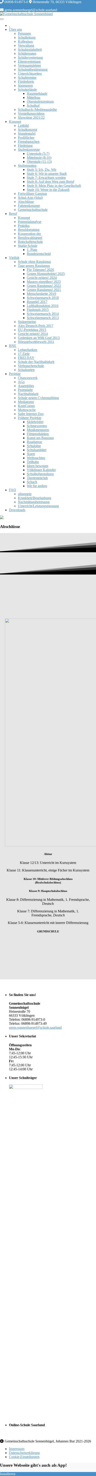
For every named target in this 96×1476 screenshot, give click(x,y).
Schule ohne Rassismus (34, 262)
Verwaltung (26, 45)
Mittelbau (33, 97)
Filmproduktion (38, 434)
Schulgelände (27, 89)
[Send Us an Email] (2, 6)
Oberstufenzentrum (40, 101)
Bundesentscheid (39, 254)
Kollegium (25, 41)
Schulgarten (26, 370)
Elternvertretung (29, 61)
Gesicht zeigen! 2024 (42, 278)
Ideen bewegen (37, 466)
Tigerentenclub (37, 478)
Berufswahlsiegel (30, 238)
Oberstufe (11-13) (39, 161)
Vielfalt (14, 258)
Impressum (16, 1449)
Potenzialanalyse (29, 222)
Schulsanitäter (36, 450)
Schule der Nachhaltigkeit (36, 362)
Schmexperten (37, 426)
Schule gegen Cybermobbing (38, 398)
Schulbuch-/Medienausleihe (37, 109)
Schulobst (34, 446)
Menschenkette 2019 (41, 294)
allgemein (24, 494)
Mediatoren (26, 402)
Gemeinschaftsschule (33, 210)
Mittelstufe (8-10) (39, 157)
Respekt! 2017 (37, 302)
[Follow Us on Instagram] (8, 6)
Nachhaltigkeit (28, 394)
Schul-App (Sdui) (30, 198)
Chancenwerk (28, 378)
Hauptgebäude (37, 93)
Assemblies (26, 386)
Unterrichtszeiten (30, 73)
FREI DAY (26, 358)
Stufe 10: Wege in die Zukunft (48, 190)
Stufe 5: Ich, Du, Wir (41, 169)
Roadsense (34, 442)
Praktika (23, 226)
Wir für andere (37, 486)
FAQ (12, 490)
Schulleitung (26, 37)
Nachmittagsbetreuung (34, 502)
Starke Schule (27, 246)
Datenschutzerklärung (24, 1453)
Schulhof (33, 105)
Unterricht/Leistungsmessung (38, 506)
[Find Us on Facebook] (5, 6)
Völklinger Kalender (41, 470)
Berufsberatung (29, 230)
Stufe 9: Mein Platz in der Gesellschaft (54, 186)
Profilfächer (26, 137)
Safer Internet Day (31, 414)
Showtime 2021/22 (31, 117)
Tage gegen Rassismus (34, 266)
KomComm (26, 406)
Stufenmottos (27, 165)
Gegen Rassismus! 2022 (44, 286)
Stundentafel (26, 133)
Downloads (17, 510)
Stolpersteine (27, 322)
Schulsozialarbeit (30, 49)
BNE (12, 346)
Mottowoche (27, 410)
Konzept (15, 121)
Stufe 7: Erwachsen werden (46, 177)
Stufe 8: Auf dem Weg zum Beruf (50, 181)
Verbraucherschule (31, 366)
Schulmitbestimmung (33, 69)
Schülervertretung (30, 57)
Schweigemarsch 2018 (43, 298)
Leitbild (23, 125)
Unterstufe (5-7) (38, 153)
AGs (21, 382)
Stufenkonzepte (29, 149)
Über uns (15, 29)
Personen (24, 33)
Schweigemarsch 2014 (43, 314)
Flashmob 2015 (38, 310)
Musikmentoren (38, 430)
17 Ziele (23, 354)
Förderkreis (26, 81)
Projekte (15, 374)
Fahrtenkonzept (29, 206)
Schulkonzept (27, 129)
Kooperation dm (29, 234)
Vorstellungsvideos (31, 113)
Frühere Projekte (29, 418)
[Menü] (2, 19)
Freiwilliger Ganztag (32, 194)
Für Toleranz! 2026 (40, 270)
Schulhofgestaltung (40, 474)
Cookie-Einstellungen (24, 1457)
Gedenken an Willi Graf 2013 (39, 338)
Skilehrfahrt (35, 422)
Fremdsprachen (29, 141)
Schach (32, 482)
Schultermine (27, 77)
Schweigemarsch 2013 (43, 318)
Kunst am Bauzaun (40, 438)
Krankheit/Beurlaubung (34, 498)
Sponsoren (25, 85)
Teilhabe (33, 462)
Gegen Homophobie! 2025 (46, 274)
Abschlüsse (26, 202)
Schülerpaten (27, 53)
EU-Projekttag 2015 (32, 330)
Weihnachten (36, 458)
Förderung (25, 145)
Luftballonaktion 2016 (42, 306)
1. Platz (32, 250)
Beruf (13, 214)
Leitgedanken (27, 350)
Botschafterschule (30, 242)
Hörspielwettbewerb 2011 (36, 342)
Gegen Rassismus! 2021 (44, 290)
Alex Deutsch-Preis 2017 (35, 326)
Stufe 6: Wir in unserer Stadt (47, 173)
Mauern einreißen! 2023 (44, 282)
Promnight (25, 390)
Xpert (31, 454)
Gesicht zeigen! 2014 (33, 334)
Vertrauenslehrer (29, 65)
